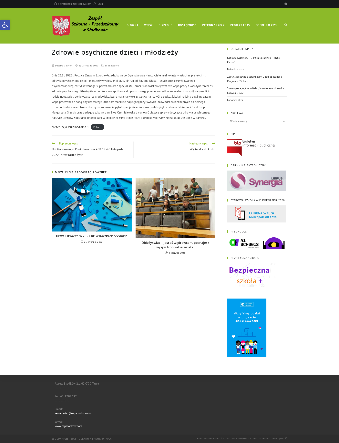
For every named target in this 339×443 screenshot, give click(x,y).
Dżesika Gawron (63, 65)
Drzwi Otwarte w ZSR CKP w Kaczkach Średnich (91, 236)
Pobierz (97, 127)
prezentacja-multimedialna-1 (70, 127)
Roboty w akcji (235, 100)
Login (101, 3)
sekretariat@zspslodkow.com (74, 3)
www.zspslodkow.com (68, 426)
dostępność (279, 438)
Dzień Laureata (235, 69)
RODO (253, 438)
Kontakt (265, 438)
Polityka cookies (237, 438)
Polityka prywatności (210, 438)
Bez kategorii (112, 65)
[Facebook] (285, 4)
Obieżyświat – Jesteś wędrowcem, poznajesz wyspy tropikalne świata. (175, 245)
